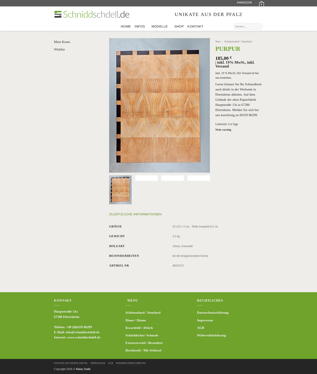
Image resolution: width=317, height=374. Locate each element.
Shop (179, 26)
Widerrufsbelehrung (211, 335)
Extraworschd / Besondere (144, 343)
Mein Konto (62, 42)
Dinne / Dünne (135, 320)
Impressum (205, 320)
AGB (200, 328)
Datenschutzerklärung (213, 312)
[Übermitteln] (259, 26)
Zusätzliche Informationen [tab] (135, 214)
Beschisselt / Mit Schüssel (143, 350)
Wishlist (59, 49)
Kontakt (195, 26)
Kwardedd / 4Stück (139, 328)
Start (218, 41)
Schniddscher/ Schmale (141, 335)
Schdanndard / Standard (238, 41)
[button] (244, 3)
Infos (139, 26)
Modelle (160, 26)
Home (126, 26)
